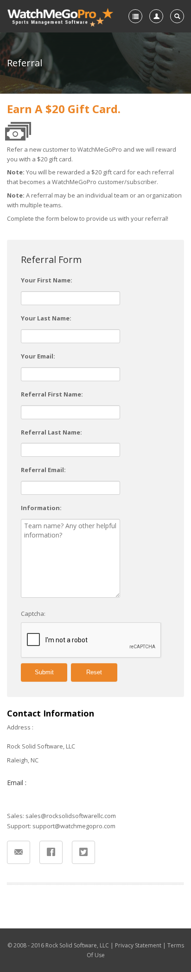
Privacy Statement (138, 945)
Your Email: (38, 356)
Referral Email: (43, 470)
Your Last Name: (46, 318)
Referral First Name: (52, 394)
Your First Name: (46, 280)
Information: (41, 508)
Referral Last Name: (51, 432)
